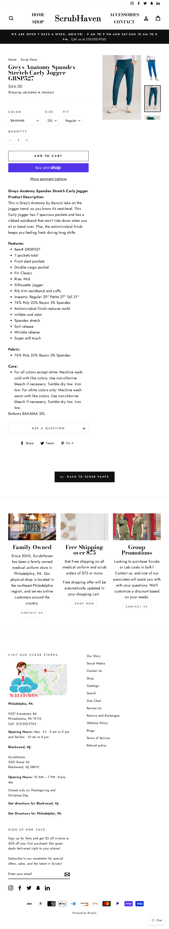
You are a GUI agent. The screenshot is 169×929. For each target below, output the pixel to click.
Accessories (124, 15)
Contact (124, 22)
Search (91, 693)
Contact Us (137, 607)
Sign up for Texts (20, 838)
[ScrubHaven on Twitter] (29, 887)
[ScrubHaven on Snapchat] (38, 887)
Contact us (123, 573)
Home (38, 15)
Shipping (14, 92)
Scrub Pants (29, 59)
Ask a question (48, 428)
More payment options (48, 179)
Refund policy (97, 745)
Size (49, 112)
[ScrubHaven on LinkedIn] (47, 887)
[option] (84, 37)
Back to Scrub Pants (87, 477)
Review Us (94, 708)
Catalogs (93, 686)
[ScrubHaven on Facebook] (19, 887)
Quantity (17, 131)
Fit (66, 112)
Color (15, 112)
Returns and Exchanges (103, 715)
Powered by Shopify (84, 913)
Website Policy (97, 723)
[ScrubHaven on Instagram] (10, 887)
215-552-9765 (26, 724)
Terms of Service (98, 738)
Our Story (93, 656)
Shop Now (84, 603)
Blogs (91, 730)
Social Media (96, 663)
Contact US (32, 613)
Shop (38, 22)
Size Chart (94, 701)
